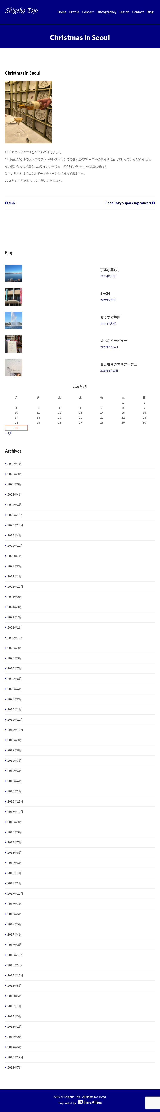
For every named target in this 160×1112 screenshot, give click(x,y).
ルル (11, 203)
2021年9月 (15, 596)
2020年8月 (15, 658)
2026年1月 (15, 463)
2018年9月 (15, 822)
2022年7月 (15, 556)
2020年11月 (15, 637)
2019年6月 (15, 770)
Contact (138, 12)
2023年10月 (15, 525)
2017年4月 (15, 934)
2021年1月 (15, 627)
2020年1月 (15, 709)
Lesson (124, 12)
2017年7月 (15, 903)
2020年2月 (15, 699)
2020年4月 (15, 689)
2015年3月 (15, 1016)
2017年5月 (15, 924)
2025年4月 (15, 494)
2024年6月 (15, 504)
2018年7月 (15, 842)
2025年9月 (15, 474)
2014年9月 (15, 1036)
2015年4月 (15, 1006)
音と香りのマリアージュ (118, 364)
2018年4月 (15, 873)
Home (61, 12)
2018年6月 (15, 852)
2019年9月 (15, 740)
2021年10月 (15, 586)
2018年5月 (15, 863)
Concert (88, 12)
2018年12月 (15, 801)
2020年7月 (15, 668)
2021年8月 (15, 607)
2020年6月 (15, 678)
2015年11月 (15, 965)
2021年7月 (15, 617)
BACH (105, 293)
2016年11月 (15, 955)
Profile (74, 12)
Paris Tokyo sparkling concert (128, 203)
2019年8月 (15, 750)
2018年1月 (15, 883)
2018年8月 (15, 832)
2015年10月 (15, 975)
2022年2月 (15, 566)
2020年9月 (15, 648)
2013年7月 (15, 1067)
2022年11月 (15, 545)
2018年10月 (15, 811)
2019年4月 (15, 781)
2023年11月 (15, 515)
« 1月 (8, 433)
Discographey (106, 12)
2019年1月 (15, 791)
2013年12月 (15, 1057)
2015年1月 (15, 1026)
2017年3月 (15, 944)
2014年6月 (15, 1047)
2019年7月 (15, 760)
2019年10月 (15, 730)
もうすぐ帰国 (110, 317)
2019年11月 (15, 719)
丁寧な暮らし (110, 270)
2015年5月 (15, 996)
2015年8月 (15, 985)
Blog (150, 12)
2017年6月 (15, 914)
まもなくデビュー (113, 340)
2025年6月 (15, 484)
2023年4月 (15, 535)
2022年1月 (15, 576)
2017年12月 (15, 893)
